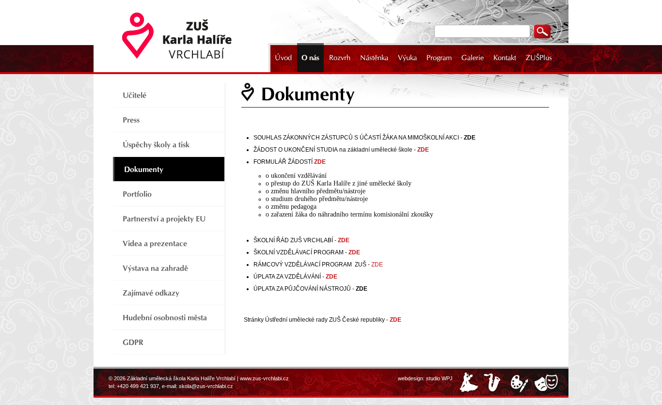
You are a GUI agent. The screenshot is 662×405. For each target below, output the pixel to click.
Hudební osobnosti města (165, 317)
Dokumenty (143, 169)
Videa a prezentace (155, 243)
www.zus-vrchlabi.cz (264, 378)
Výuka (407, 57)
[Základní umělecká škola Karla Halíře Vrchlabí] (183, 36)
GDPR (133, 342)
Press (131, 120)
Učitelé (134, 95)
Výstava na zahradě (155, 268)
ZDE (343, 240)
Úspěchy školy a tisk (156, 144)
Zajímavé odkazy (151, 292)
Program (439, 57)
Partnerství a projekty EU (164, 218)
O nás (310, 57)
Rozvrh (339, 57)
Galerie (472, 57)
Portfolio (137, 194)
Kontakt (504, 57)
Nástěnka (374, 57)
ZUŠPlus (539, 57)
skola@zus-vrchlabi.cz (206, 386)
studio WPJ (439, 378)
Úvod (283, 57)
